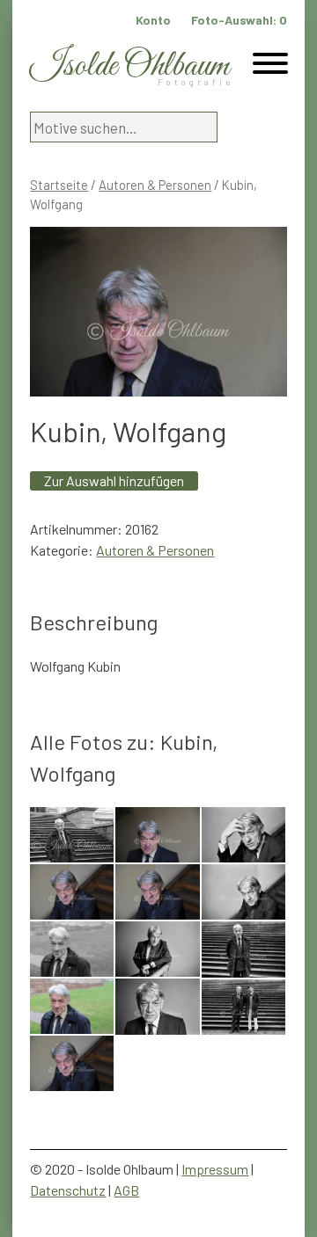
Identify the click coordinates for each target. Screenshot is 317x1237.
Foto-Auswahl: (239, 19)
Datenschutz (68, 1190)
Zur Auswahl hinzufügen (114, 480)
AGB (126, 1190)
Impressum (214, 1169)
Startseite (59, 185)
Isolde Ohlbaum (129, 66)
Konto (153, 19)
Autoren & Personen (155, 185)
